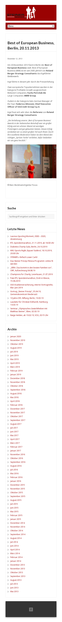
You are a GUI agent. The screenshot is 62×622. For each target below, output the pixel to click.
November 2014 (17, 526)
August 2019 (15, 348)
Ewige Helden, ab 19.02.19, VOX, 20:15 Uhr (29, 315)
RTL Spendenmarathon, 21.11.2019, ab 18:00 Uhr (32, 243)
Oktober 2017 (16, 416)
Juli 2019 (14, 351)
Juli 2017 (14, 427)
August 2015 (15, 500)
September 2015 (17, 496)
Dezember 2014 (17, 523)
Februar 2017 (16, 446)
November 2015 (17, 488)
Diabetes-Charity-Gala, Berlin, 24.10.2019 (28, 246)
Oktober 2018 (16, 386)
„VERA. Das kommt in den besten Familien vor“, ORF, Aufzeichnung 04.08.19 (31, 269)
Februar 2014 (16, 557)
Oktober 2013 (16, 572)
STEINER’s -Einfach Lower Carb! (24, 257)
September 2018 (17, 389)
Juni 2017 (14, 431)
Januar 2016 (15, 481)
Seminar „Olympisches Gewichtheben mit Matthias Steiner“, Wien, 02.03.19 (28, 310)
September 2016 (17, 462)
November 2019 (17, 340)
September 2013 (17, 576)
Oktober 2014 (16, 530)
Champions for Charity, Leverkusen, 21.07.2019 (31, 274)
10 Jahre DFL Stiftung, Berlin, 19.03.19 (26, 298)
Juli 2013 (14, 584)
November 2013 (17, 568)
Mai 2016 (14, 473)
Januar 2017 (15, 450)
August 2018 (15, 393)
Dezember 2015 (17, 485)
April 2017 (15, 439)
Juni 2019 (14, 355)
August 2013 (15, 580)
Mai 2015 (14, 511)
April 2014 (15, 549)
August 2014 (15, 538)
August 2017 (15, 424)
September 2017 (17, 420)
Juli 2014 (14, 542)
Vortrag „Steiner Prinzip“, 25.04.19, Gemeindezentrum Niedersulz (25, 293)
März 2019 (15, 367)
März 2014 (15, 553)
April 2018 (15, 401)
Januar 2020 (15, 336)
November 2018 (17, 382)
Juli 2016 (14, 469)
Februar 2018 (16, 405)
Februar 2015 (16, 515)
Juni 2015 (14, 507)
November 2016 (17, 454)
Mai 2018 (14, 397)
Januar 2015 (15, 519)
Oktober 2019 (16, 344)
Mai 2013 (14, 591)
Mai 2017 (14, 435)
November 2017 (17, 412)
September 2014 (17, 534)
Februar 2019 (16, 370)
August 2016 (15, 466)
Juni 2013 (14, 587)
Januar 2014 (15, 561)
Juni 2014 (14, 545)
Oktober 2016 (16, 458)
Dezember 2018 (17, 378)
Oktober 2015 (16, 492)
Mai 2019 (14, 359)
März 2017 (15, 443)
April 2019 (15, 363)
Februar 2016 (16, 477)
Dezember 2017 (17, 408)
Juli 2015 (14, 504)
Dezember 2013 (17, 564)
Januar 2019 (15, 374)
